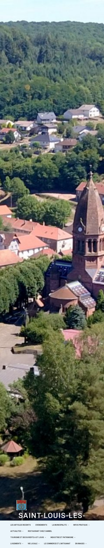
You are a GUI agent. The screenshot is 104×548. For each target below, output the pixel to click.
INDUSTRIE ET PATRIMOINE (61, 537)
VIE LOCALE (32, 544)
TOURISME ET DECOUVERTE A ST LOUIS (27, 537)
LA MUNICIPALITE (59, 525)
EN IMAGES (79, 544)
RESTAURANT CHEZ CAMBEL (40, 531)
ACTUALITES (15, 531)
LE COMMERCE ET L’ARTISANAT (57, 544)
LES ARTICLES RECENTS (20, 525)
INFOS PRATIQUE (80, 525)
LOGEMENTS (15, 544)
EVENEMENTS (41, 525)
